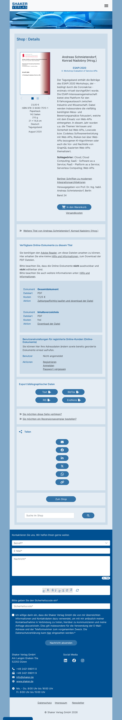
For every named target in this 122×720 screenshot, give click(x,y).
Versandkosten (74, 212)
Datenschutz (45, 702)
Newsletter (78, 702)
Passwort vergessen (54, 369)
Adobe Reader (49, 252)
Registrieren (49, 361)
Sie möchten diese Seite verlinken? (42, 414)
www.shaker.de (24, 681)
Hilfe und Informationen (65, 256)
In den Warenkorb (76, 207)
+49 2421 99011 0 (26, 668)
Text (44, 391)
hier (49, 632)
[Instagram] (82, 660)
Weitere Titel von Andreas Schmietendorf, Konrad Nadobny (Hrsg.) (60, 230)
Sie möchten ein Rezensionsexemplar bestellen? (49, 418)
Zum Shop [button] (61, 499)
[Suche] (88, 515)
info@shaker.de (25, 677)
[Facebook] (74, 660)
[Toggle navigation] (106, 5)
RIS (44, 400)
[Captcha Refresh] (77, 590)
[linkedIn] (65, 660)
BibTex (71, 391)
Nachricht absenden (61, 642)
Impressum (61, 702)
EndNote (72, 400)
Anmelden (48, 365)
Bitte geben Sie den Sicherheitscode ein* (35, 600)
